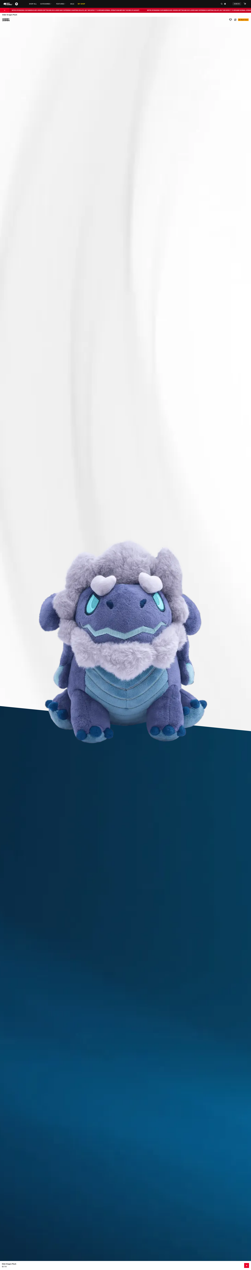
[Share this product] (235, 20)
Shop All (33, 4)
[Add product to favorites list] (230, 20)
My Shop (81, 4)
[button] (246, 4)
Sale (72, 4)
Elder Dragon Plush (9, 1264)
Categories (45, 4)
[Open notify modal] (246, 1265)
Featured (60, 4)
